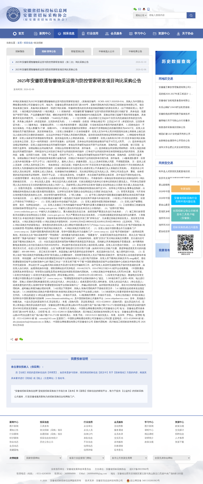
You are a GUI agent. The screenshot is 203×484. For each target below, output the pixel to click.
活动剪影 (118, 426)
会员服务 (116, 33)
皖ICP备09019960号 (139, 469)
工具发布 (44, 426)
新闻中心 (45, 33)
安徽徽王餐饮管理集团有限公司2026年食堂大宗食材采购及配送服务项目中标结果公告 (176, 87)
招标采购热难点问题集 (185, 227)
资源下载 (179, 442)
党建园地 (14, 450)
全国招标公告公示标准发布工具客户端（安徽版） (185, 214)
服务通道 (118, 430)
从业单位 (88, 426)
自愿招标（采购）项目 (51, 434)
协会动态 (14, 442)
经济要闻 (14, 438)
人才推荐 (179, 438)
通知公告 (14, 430)
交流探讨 (179, 430)
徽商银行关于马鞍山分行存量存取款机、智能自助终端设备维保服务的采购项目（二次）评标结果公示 (176, 120)
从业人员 (88, 430)
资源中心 (164, 33)
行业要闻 (14, 434)
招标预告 (20, 51)
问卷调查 (118, 446)
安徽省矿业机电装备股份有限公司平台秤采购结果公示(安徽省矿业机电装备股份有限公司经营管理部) (176, 100)
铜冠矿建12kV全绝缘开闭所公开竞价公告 (176, 134)
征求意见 (118, 450)
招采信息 (69, 33)
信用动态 (88, 446)
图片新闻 (14, 426)
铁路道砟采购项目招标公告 (172, 127)
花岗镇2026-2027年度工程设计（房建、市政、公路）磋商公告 (176, 94)
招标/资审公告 (49, 51)
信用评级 (88, 450)
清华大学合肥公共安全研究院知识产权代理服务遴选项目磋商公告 (176, 147)
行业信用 (92, 33)
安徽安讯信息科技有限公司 (109, 480)
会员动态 (14, 446)
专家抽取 (185, 188)
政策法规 (179, 426)
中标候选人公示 (106, 51)
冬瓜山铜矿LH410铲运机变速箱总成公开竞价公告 (176, 107)
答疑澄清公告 (77, 51)
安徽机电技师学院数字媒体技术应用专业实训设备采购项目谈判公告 (176, 114)
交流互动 (118, 438)
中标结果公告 (135, 51)
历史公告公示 (46, 442)
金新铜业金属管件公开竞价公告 (174, 140)
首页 (21, 33)
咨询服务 (118, 442)
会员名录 (118, 434)
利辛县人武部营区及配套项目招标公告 (176, 171)
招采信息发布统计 (49, 438)
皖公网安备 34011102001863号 (145, 480)
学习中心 (140, 33)
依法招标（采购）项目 (51, 430)
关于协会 (187, 33)
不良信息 (88, 442)
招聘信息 (179, 434)
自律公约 (88, 434)
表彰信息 (88, 438)
